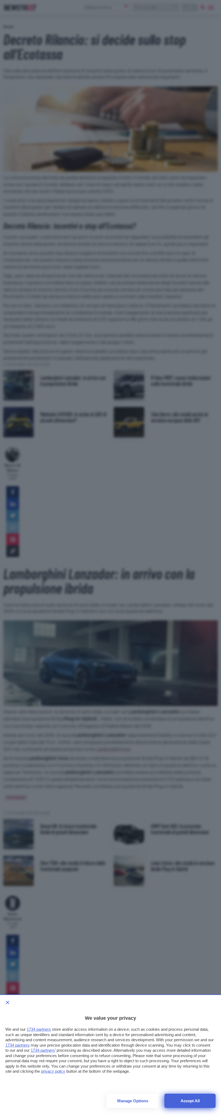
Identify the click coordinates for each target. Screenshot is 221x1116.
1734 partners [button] (39, 1029)
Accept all (190, 1101)
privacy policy (53, 1071)
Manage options (132, 1101)
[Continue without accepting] (7, 1002)
